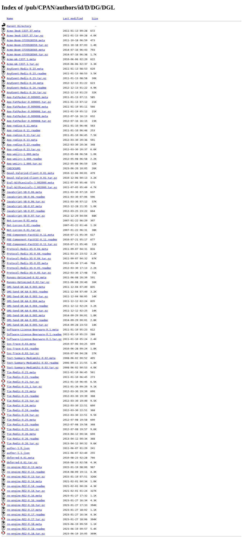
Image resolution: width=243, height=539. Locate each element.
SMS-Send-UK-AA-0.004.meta (26, 301)
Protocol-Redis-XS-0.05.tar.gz (29, 272)
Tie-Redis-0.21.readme (23, 377)
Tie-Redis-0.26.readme (23, 438)
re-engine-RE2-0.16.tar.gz (26, 505)
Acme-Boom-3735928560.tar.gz (27, 54)
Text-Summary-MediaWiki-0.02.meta (31, 358)
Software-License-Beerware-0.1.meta (32, 329)
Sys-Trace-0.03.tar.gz (23, 353)
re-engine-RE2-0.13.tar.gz (26, 476)
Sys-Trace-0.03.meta (21, 343)
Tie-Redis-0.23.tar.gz (23, 400)
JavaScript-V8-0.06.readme (26, 196)
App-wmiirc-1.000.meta (23, 154)
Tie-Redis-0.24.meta (21, 405)
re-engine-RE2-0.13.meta (24, 467)
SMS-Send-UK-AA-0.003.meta (26, 287)
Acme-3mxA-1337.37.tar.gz (25, 35)
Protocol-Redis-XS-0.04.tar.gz (29, 258)
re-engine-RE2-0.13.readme (26, 472)
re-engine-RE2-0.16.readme (26, 500)
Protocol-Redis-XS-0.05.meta (27, 263)
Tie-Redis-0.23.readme (23, 396)
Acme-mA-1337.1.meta (21, 59)
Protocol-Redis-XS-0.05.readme (29, 268)
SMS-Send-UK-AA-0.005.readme (27, 320)
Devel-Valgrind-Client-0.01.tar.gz (32, 177)
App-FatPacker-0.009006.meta (27, 106)
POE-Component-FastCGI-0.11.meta (30, 234)
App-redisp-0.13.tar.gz (23, 149)
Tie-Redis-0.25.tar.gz (23, 429)
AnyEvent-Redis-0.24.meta (25, 83)
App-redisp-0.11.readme (23, 130)
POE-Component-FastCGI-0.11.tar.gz (32, 244)
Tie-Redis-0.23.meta (21, 391)
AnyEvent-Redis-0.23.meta (25, 68)
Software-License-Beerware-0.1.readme (34, 334)
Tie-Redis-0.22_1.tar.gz (24, 386)
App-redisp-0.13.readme (23, 144)
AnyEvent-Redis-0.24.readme (26, 87)
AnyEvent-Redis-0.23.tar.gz (26, 78)
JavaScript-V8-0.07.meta (24, 206)
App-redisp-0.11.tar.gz (23, 135)
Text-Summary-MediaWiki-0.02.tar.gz (32, 367)
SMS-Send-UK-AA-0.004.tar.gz (27, 310)
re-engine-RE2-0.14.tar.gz (26, 490)
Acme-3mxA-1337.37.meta (23, 30)
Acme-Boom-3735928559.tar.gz (27, 45)
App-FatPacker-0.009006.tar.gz (29, 111)
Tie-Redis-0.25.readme (23, 424)
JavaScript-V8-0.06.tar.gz (26, 201)
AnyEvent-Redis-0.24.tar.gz (26, 92)
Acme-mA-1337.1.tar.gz (23, 64)
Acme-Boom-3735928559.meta (26, 40)
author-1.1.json (18, 453)
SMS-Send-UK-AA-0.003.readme (27, 291)
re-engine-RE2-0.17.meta (24, 509)
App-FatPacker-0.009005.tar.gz (29, 102)
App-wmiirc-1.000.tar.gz (24, 163)
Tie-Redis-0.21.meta (21, 372)
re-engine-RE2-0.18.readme (26, 528)
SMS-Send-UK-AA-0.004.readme (27, 306)
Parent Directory (19, 26)
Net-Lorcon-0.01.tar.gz (23, 230)
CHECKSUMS (14, 168)
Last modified (73, 18)
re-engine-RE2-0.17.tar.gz (26, 519)
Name (10, 18)
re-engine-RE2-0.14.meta (24, 481)
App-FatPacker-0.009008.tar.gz (29, 121)
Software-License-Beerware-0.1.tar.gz (34, 339)
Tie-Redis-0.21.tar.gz (23, 381)
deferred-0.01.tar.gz (22, 462)
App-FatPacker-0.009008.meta (27, 116)
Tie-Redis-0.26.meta (21, 434)
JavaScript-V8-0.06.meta (24, 192)
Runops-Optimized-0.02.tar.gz (28, 282)
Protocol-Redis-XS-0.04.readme (29, 253)
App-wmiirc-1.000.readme (24, 158)
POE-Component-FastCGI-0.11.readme (32, 239)
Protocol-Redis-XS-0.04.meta (27, 249)
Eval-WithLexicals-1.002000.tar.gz (32, 187)
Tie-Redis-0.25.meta (21, 419)
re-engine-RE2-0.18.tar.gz (26, 533)
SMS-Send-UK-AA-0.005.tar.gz (27, 324)
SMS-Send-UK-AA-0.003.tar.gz (27, 296)
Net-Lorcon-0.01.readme (23, 225)
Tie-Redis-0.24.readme (23, 410)
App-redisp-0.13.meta (22, 139)
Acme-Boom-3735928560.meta (26, 49)
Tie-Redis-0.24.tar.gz (23, 415)
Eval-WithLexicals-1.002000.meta (30, 182)
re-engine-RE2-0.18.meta (24, 524)
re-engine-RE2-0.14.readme (26, 486)
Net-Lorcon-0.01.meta (22, 220)
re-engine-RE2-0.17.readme (26, 514)
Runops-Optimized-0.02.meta (26, 277)
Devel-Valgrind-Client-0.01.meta (30, 173)
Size (95, 18)
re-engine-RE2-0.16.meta (24, 495)
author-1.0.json (18, 448)
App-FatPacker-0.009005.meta (27, 97)
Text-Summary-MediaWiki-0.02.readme (32, 362)
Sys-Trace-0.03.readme (23, 348)
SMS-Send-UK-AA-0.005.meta (26, 315)
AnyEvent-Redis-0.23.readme (26, 73)
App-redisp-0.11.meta (22, 125)
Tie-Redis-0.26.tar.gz (23, 443)
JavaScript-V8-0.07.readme (26, 211)
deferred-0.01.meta (20, 457)
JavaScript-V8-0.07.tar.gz (26, 215)
